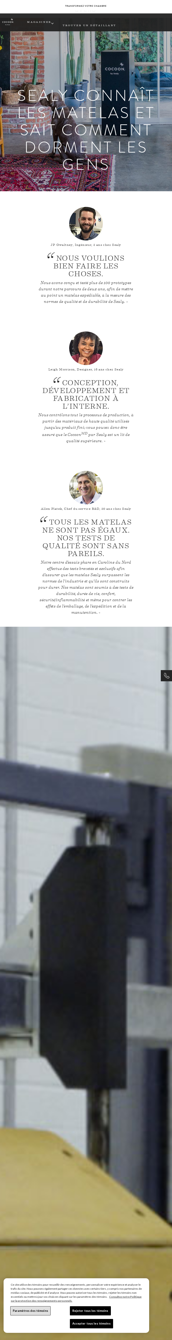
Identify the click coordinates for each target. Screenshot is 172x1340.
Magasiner (39, 21)
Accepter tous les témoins (91, 1323)
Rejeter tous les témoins (90, 1310)
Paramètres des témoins (30, 1310)
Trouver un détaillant (89, 25)
